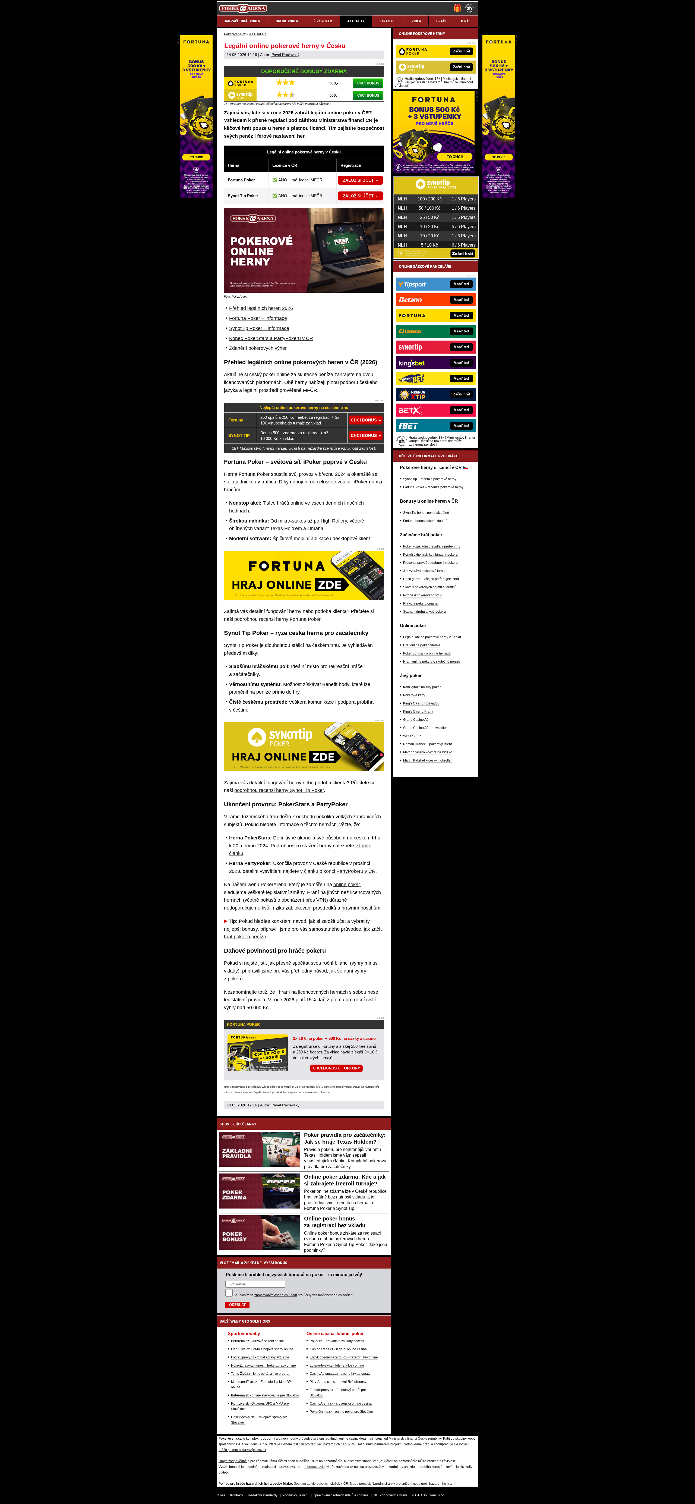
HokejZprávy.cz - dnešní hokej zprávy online (263, 1365)
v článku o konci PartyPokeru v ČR (337, 871)
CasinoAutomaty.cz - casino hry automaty (340, 1374)
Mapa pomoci (360, 1484)
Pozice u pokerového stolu (422, 595)
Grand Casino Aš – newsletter (425, 728)
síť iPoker (357, 481)
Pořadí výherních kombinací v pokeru (430, 554)
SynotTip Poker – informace (259, 328)
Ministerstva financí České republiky (415, 1438)
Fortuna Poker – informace (258, 318)
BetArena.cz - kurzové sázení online (257, 1341)
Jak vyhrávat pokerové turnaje (425, 571)
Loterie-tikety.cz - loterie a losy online (337, 1365)
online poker (346, 884)
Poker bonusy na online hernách (427, 653)
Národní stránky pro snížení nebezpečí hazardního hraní (413, 1484)
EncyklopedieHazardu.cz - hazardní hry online (344, 1357)
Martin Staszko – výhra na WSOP (427, 752)
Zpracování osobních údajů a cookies (340, 1495)
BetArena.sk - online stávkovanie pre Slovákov (265, 1395)
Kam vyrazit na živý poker (422, 687)
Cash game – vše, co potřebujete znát (431, 579)
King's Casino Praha (418, 711)
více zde (325, 1092)
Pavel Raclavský (285, 54)
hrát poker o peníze (245, 936)
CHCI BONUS (368, 83)
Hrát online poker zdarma (422, 645)
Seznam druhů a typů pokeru (424, 611)
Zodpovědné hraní (416, 1444)
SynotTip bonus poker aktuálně (426, 513)
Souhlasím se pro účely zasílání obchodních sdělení (293, 1295)
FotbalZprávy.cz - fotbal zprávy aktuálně (260, 1357)
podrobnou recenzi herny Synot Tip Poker (279, 790)
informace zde (314, 1467)
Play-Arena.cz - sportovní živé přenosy (338, 1382)
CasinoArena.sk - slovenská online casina (341, 1403)
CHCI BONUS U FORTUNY (336, 1068)
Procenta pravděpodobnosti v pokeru (430, 563)
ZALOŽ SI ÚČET (358, 180)
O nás (221, 1495)
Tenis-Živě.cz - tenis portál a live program (261, 1374)
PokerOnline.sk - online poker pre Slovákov (342, 1412)
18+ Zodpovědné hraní (390, 1495)
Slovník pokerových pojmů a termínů (430, 587)
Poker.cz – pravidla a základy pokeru (337, 1341)
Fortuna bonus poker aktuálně (425, 521)
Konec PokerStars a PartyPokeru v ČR (271, 338)
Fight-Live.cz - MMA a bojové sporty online (262, 1349)
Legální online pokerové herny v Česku (432, 637)
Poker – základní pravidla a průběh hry (431, 546)
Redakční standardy (262, 1495)
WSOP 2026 (412, 736)
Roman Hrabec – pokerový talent (427, 744)
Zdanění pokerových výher (258, 348)
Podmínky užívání (295, 1495)
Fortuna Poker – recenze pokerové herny (433, 487)
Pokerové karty (414, 695)
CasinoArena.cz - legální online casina (338, 1349)
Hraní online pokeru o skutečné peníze (431, 661)
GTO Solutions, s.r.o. (430, 1495)
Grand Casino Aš (415, 720)
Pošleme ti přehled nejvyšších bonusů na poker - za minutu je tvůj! (294, 1274)
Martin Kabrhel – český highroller (427, 760)
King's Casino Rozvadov (421, 703)
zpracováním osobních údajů (275, 1295)
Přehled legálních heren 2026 (261, 308)
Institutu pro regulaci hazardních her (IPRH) (324, 1444)
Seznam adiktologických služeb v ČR (321, 1484)
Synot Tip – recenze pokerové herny (429, 479)
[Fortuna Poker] (434, 171)
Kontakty (236, 1495)
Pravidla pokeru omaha (420, 603)
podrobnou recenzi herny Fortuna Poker (277, 619)
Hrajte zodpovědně (234, 1086)
